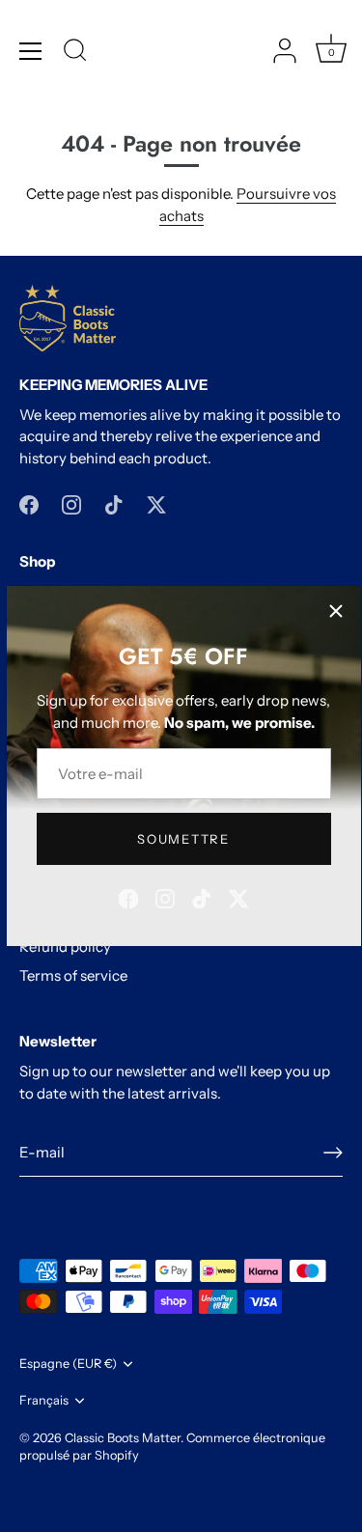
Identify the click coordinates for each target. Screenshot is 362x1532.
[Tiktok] (201, 897)
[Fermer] (336, 611)
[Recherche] (75, 53)
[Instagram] (165, 897)
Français (44, 1400)
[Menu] (31, 51)
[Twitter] (238, 897)
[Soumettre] (333, 1152)
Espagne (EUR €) (68, 1363)
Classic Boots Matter (123, 1438)
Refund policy (65, 946)
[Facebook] (128, 897)
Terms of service (73, 975)
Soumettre (183, 839)
